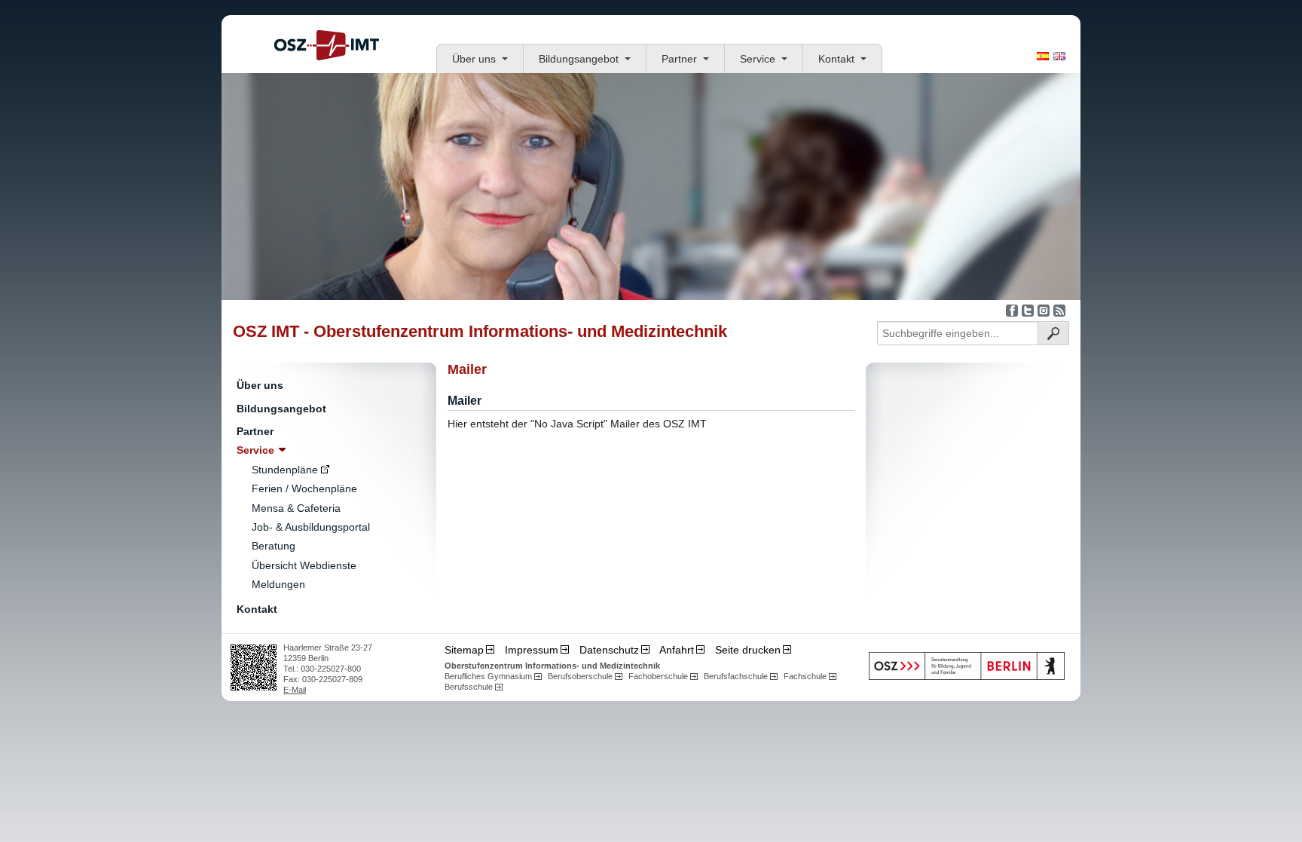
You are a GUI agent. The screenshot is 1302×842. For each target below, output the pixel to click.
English (1059, 56)
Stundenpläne (285, 470)
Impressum (531, 650)
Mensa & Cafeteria (296, 508)
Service (757, 59)
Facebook (1012, 311)
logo (326, 45)
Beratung (273, 546)
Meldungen (278, 584)
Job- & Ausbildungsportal (311, 527)
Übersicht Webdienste (304, 565)
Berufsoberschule (580, 676)
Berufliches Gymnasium (488, 676)
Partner (679, 59)
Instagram (1044, 311)
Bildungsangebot (579, 59)
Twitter (1028, 311)
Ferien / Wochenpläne (304, 488)
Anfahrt (676, 650)
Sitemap (464, 650)
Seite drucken (748, 650)
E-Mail (294, 689)
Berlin (967, 666)
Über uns (474, 59)
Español (1043, 56)
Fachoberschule (658, 676)
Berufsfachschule (736, 676)
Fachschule (805, 676)
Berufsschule (469, 686)
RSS (1059, 311)
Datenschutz (609, 650)
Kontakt (836, 59)
